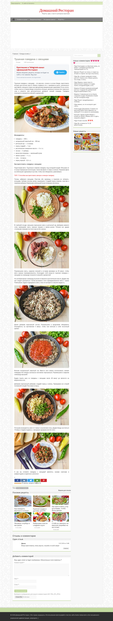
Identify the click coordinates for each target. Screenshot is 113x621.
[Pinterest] (44, 480)
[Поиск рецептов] (98, 55)
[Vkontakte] (24, 480)
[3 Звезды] (18, 483)
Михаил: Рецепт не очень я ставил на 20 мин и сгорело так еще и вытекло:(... (86, 72)
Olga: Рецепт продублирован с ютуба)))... (84, 101)
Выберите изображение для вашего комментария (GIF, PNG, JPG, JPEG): (37, 594)
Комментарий (19, 562)
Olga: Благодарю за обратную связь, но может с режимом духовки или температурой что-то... (87, 67)
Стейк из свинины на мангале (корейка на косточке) (60, 525)
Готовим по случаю (22, 19)
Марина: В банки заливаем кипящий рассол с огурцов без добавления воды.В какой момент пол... (86, 89)
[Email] (37, 480)
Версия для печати (64, 490)
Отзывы (18, 62)
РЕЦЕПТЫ (61, 19)
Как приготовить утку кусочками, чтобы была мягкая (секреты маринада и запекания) (60, 510)
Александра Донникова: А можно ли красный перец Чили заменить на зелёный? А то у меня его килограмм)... (86, 110)
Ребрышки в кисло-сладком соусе (40, 524)
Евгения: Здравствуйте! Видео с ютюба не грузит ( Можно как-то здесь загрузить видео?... (86, 116)
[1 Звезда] (15, 483)
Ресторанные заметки (49, 19)
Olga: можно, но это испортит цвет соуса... (85, 105)
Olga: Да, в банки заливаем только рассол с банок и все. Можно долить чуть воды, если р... (86, 78)
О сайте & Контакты (28, 3)
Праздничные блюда (35, 19)
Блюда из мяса (25, 54)
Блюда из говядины (22, 488)
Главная (13, 19)
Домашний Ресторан (56, 10)
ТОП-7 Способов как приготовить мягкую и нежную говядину (34, 175)
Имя (16, 579)
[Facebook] (17, 480)
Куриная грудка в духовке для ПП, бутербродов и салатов (39, 512)
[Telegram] (31, 480)
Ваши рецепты (15, 3)
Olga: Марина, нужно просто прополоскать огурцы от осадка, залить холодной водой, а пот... (84, 83)
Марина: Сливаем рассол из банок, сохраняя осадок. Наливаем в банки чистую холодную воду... (86, 95)
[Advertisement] (56, 35)
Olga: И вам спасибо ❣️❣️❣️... (84, 120)
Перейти (61, 72)
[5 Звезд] (20, 483)
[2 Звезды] (16, 483)
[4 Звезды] (19, 483)
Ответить (66, 548)
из (65, 543)
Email (16, 584)
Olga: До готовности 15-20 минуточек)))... (82, 124)
